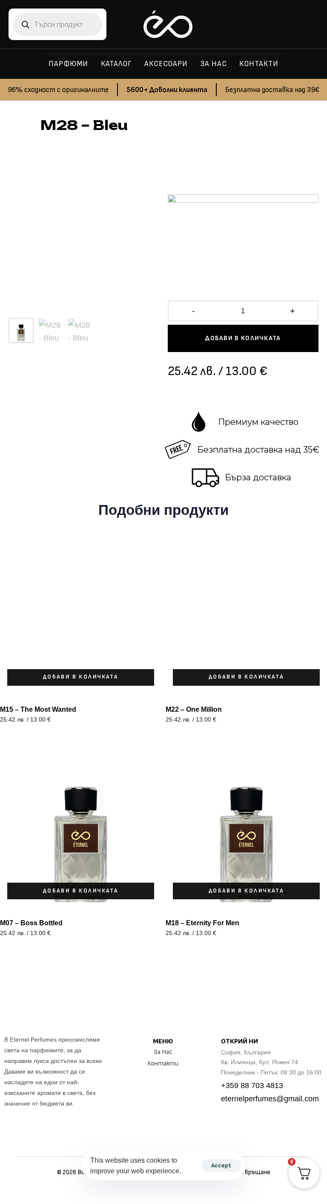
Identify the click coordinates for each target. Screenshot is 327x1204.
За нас (214, 64)
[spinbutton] (243, 311)
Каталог (116, 64)
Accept (221, 1165)
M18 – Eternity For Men (202, 923)
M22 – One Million (194, 709)
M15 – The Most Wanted (38, 709)
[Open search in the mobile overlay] (57, 24)
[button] (80, 677)
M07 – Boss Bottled (31, 923)
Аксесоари (166, 64)
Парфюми (68, 64)
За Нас (163, 1052)
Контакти (258, 64)
